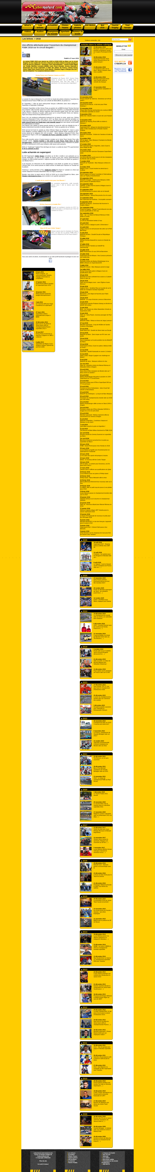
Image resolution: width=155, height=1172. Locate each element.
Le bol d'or (71, 1161)
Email (123, 49)
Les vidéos (106, 1158)
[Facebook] (24, 57)
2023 (84, 682)
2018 (38, 39)
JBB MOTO (106, 1164)
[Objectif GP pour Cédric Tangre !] (36, 249)
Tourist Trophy (72, 1162)
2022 (84, 718)
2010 (84, 1078)
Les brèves (27, 39)
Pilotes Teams (72, 1156)
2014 (84, 932)
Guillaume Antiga (50, 170)
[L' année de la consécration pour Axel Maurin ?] (36, 201)
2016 (84, 861)
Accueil (40, 1164)
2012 (84, 1007)
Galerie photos (73, 1158)
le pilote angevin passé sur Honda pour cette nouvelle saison (50, 121)
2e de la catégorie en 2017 (30, 148)
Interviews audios (108, 1159)
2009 (84, 1114)
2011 (84, 1043)
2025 (84, 575)
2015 (84, 896)
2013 (84, 969)
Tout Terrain (106, 1154)
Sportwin (105, 1156)
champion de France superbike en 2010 (55, 135)
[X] (28, 57)
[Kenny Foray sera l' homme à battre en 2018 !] (36, 96)
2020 (84, 789)
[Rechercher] (130, 39)
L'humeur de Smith (109, 1153)
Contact (46, 1164)
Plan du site (43, 1161)
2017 (84, 825)
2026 (84, 540)
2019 (84, 647)
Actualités (71, 1154)
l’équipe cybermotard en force (31, 176)
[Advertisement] (123, 108)
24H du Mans (72, 1159)
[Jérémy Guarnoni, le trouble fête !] (36, 225)
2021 (84, 754)
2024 (84, 611)
